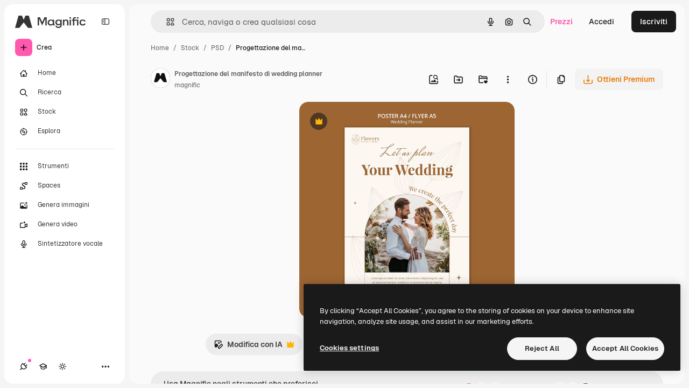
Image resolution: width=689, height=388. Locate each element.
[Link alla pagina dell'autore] (160, 79)
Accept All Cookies (625, 348)
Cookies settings (349, 347)
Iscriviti (653, 21)
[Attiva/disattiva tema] (62, 366)
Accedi (601, 21)
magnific (187, 85)
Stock (190, 48)
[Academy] (43, 366)
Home (160, 48)
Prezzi (561, 21)
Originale (370, 122)
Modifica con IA (248, 347)
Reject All (542, 348)
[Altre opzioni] (507, 79)
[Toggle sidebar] (105, 21)
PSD (217, 48)
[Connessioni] (23, 366)
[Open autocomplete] (166, 22)
